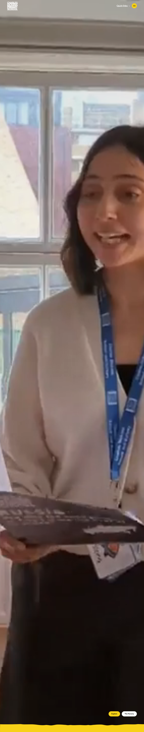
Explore (114, 714)
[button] (123, 6)
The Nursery (129, 714)
